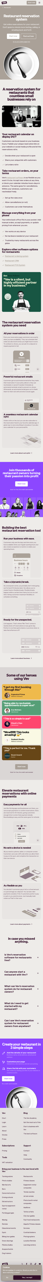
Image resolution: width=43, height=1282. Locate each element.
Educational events (9, 1228)
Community (28, 1159)
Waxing (4, 1220)
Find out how (28, 36)
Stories (4, 1135)
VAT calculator (7, 1162)
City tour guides (29, 1216)
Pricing (4, 1151)
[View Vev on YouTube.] (40, 1264)
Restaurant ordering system (16, 256)
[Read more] (37, 369)
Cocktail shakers (30, 1232)
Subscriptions (8, 1145)
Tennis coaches (29, 1192)
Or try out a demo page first (21, 41)
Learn (4, 1126)
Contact (27, 1151)
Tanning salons (7, 1176)
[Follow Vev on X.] (22, 1264)
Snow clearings (7, 1241)
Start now (31, 2)
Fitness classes (29, 1181)
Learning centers (30, 1245)
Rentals (5, 1224)
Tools (4, 1157)
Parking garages (8, 1213)
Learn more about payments (20, 924)
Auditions (27, 1207)
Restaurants (28, 1176)
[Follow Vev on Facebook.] (27, 1264)
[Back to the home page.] (4, 2)
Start (4, 1118)
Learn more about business (20, 658)
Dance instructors (8, 1193)
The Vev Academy (30, 1118)
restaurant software (15, 177)
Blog (26, 1113)
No (7, 1277)
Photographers (29, 1236)
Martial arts (6, 1185)
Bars (4, 1189)
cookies (11, 1270)
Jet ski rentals (29, 1196)
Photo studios (7, 1181)
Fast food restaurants (32, 1220)
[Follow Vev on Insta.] (31, 1264)
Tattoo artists (29, 1212)
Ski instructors (7, 1201)
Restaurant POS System (15, 265)
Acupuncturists (7, 1249)
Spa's (4, 1232)
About (4, 1131)
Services (27, 1228)
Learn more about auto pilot (20, 453)
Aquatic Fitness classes (32, 1224)
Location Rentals (30, 1241)
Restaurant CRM (12, 260)
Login (4, 1122)
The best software (30, 1134)
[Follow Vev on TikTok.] (35, 1264)
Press (4, 1139)
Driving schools (7, 1197)
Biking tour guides (8, 1236)
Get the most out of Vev (32, 1122)
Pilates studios (7, 1245)
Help (25, 1155)
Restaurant (7, 7)
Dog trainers (6, 1253)
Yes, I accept (27, 1277)
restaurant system (21, 964)
